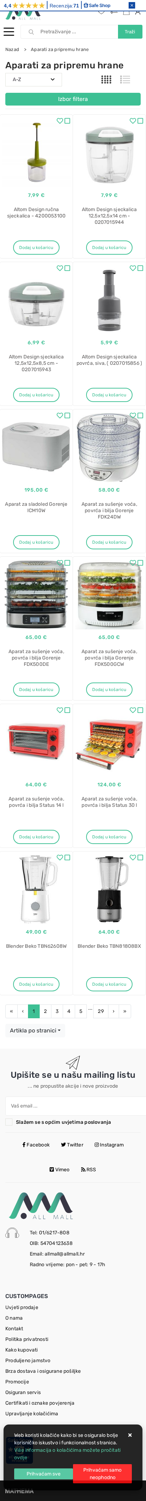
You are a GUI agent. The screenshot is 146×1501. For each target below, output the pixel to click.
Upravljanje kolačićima (31, 1414)
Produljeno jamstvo (28, 1361)
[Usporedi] (67, 122)
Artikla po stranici (33, 1030)
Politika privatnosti (26, 1339)
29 (100, 1011)
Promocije (17, 1382)
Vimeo (61, 1170)
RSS (90, 1170)
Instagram (111, 1145)
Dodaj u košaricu (36, 247)
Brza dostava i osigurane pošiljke (43, 1371)
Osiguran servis (23, 1392)
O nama (14, 1318)
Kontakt (14, 1329)
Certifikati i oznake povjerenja (39, 1403)
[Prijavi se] (139, 12)
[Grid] (106, 79)
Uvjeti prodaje (21, 1307)
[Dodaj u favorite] (60, 122)
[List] (125, 79)
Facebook (38, 1145)
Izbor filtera (73, 99)
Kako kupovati (21, 1350)
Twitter (74, 1145)
